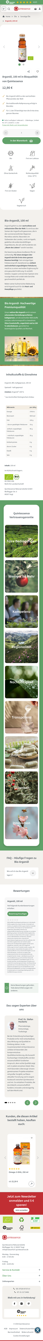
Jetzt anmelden (21, 1210)
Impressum (13, 1328)
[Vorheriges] (4, 47)
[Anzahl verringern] (5, 132)
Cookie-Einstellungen (21, 1336)
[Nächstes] (39, 47)
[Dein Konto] (39, 8)
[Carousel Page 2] (8, 1102)
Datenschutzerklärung (28, 1328)
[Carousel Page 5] (14, 1102)
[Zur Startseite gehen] (22, 9)
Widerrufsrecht (27, 1332)
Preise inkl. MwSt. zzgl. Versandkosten (15, 125)
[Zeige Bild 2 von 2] (23, 64)
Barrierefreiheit (14, 1332)
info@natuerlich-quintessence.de (15, 1249)
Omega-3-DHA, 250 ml (18, 1172)
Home (8, 16)
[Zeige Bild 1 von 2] (19, 64)
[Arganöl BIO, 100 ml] (21, 47)
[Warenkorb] (35, 8)
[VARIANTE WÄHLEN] (31, 1184)
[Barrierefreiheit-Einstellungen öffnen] (37, 1330)
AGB (5, 1328)
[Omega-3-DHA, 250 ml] (21, 1151)
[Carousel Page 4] (12, 1102)
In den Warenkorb (18, 140)
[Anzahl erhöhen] (37, 132)
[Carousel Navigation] (31, 1102)
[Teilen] (28, 71)
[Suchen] (9, 8)
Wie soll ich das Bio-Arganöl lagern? (17, 873)
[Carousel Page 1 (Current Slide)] (6, 1102)
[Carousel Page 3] (10, 1102)
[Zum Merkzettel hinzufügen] (38, 71)
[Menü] (4, 9)
